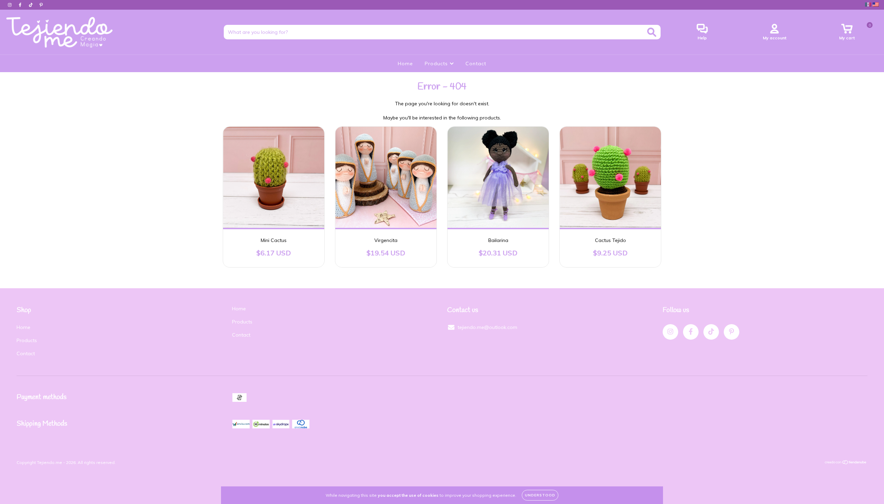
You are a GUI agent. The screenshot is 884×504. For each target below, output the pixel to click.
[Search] (652, 32)
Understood (540, 495)
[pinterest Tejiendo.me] (41, 5)
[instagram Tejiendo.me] (10, 5)
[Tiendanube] (845, 463)
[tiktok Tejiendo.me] (31, 5)
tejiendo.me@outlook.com (487, 327)
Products (437, 63)
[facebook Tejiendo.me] (21, 5)
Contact (475, 63)
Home (405, 63)
